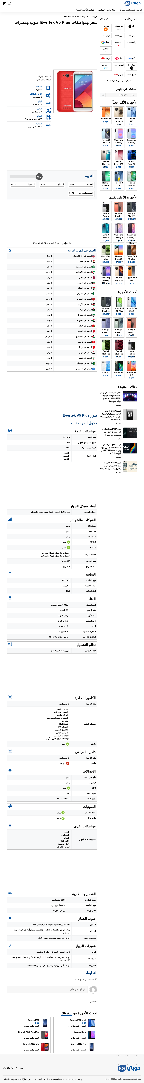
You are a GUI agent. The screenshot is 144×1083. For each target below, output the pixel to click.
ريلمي (133, 42)
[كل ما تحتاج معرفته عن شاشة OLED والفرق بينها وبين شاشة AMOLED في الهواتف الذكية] (130, 448)
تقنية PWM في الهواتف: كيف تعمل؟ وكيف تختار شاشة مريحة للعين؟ (111, 432)
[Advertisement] (52, 47)
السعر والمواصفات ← (77, 1026)
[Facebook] (16, 1068)
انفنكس (106, 49)
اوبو (120, 35)
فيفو (108, 35)
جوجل (107, 42)
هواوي (107, 58)
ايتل (120, 58)
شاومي (106, 26)
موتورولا (131, 65)
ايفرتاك (66, 1013)
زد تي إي (106, 65)
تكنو (133, 58)
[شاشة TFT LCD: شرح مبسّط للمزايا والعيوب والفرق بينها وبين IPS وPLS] (130, 466)
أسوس (120, 65)
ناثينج (133, 74)
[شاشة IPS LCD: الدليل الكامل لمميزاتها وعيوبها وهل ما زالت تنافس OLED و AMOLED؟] (130, 414)
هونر (133, 35)
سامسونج (119, 26)
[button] (10, 3)
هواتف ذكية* (41, 79)
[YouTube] (8, 1068)
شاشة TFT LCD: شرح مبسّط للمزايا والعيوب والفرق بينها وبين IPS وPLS (110, 465)
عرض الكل (104, 19)
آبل (133, 26)
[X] (12, 1068)
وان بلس (118, 42)
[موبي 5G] (132, 3)
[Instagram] (4, 1068)
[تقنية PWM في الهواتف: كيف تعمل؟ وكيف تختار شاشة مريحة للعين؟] (130, 433)
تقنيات (118, 405)
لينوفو (120, 74)
